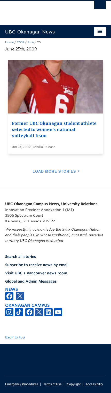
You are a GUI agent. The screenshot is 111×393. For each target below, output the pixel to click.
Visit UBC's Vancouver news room (36, 273)
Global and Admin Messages (31, 281)
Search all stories (20, 257)
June (31, 42)
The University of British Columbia (40, 10)
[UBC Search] (100, 6)
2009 (20, 42)
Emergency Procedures (21, 384)
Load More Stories (54, 171)
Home (9, 42)
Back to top (15, 337)
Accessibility (94, 384)
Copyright (74, 384)
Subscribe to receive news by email (36, 265)
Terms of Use (52, 384)
